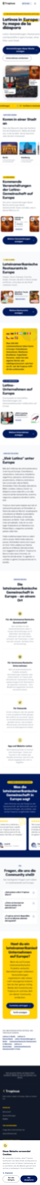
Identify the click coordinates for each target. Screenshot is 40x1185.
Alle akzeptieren (29, 1179)
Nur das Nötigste (11, 1179)
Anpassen (9, 1173)
